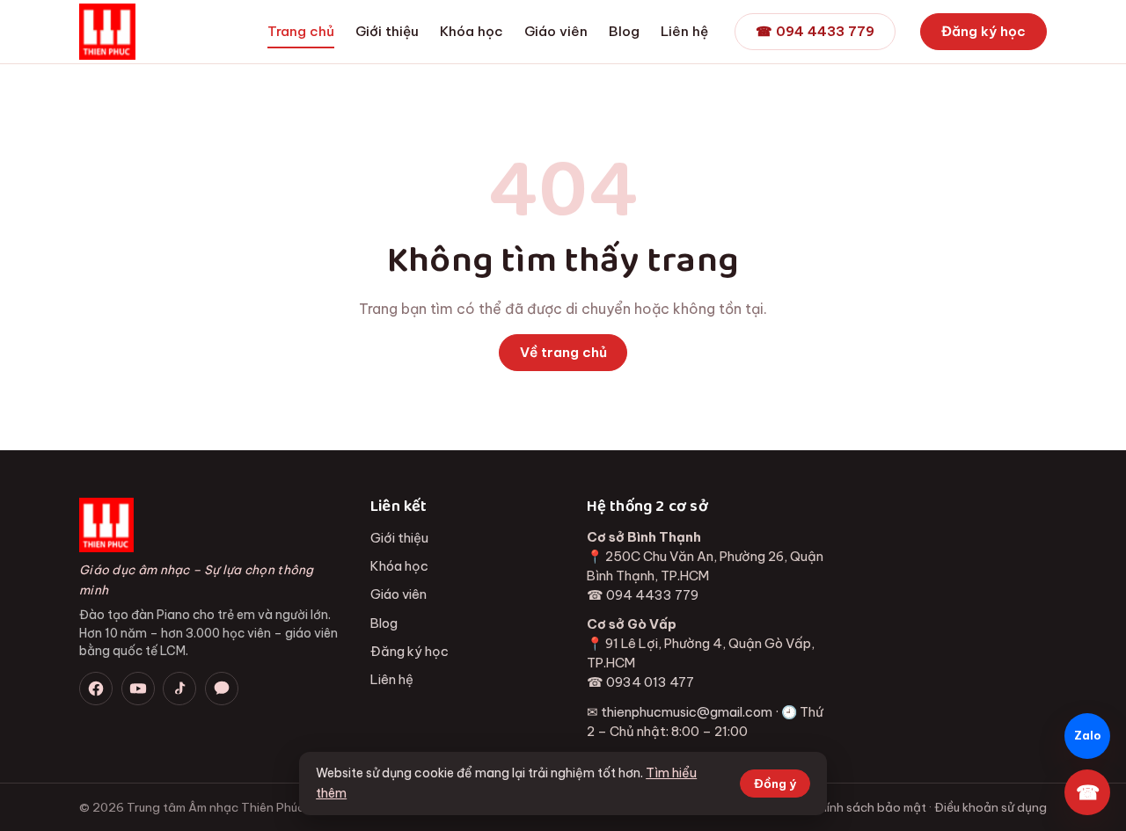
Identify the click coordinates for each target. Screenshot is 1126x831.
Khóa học (471, 31)
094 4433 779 (652, 595)
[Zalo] (221, 688)
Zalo (1087, 735)
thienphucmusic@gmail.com (686, 711)
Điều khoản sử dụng (990, 807)
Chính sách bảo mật (868, 807)
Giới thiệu (387, 31)
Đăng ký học (983, 31)
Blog (624, 31)
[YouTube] (138, 688)
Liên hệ (684, 31)
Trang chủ (300, 31)
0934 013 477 (650, 682)
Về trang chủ (563, 352)
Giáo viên (556, 31)
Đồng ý (775, 783)
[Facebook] (96, 688)
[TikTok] (179, 688)
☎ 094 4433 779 (815, 31)
